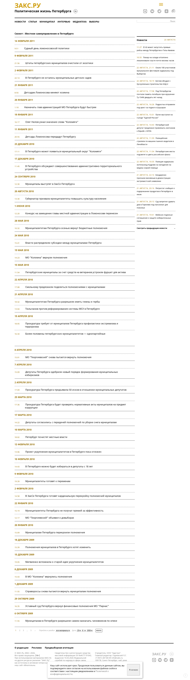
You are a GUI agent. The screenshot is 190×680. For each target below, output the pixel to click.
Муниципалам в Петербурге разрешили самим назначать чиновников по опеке (71, 620)
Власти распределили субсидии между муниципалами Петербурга (63, 242)
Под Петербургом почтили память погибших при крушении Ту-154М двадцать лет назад (155, 94)
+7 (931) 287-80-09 (103, 658)
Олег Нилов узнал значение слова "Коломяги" (51, 121)
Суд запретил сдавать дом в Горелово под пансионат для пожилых (156, 204)
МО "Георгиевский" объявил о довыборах (49, 517)
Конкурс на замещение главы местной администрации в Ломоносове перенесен (71, 213)
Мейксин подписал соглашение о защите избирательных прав (155, 218)
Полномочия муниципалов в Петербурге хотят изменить (58, 547)
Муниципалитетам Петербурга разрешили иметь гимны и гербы (62, 301)
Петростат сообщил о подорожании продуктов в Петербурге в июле (156, 191)
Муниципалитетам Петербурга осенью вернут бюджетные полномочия (66, 228)
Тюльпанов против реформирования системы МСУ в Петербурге (62, 308)
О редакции (21, 647)
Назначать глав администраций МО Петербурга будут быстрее (60, 107)
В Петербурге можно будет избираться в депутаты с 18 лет (59, 466)
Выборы (94, 21)
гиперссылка (44, 663)
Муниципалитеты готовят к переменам (47, 481)
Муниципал (47, 21)
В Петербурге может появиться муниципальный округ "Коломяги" (63, 151)
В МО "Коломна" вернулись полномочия (48, 576)
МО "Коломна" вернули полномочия (46, 257)
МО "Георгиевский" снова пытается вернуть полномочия (58, 357)
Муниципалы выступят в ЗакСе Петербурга (50, 183)
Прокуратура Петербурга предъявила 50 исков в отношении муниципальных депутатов (75, 389)
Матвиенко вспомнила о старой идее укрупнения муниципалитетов (64, 561)
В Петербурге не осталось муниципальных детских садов (58, 77)
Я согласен (133, 670)
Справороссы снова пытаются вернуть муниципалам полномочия (63, 591)
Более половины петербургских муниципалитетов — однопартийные (65, 333)
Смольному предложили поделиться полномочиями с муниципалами (65, 286)
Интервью (64, 21)
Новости (20, 21)
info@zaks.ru (117, 658)
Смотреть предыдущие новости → (156, 228)
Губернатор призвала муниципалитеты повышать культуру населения (65, 198)
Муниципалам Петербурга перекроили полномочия (55, 532)
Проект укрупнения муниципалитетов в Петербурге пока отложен (63, 451)
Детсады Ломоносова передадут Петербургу (50, 136)
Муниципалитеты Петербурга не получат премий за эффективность (64, 510)
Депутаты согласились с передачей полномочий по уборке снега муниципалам (71, 422)
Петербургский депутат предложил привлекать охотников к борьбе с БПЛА (156, 128)
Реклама (37, 647)
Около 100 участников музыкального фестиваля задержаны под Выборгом (156, 70)
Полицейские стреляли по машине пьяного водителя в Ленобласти (155, 141)
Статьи (32, 21)
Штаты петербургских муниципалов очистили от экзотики (59, 63)
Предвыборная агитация (59, 647)
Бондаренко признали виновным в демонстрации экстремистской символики (153, 178)
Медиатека (80, 21)
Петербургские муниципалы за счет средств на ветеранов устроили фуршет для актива (75, 272)
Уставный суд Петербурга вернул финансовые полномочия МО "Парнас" (67, 606)
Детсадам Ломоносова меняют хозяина (46, 92)
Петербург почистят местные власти (46, 437)
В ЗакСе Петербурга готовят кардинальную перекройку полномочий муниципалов (73, 495)
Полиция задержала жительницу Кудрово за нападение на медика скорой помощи (155, 164)
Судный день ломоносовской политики (46, 48)
